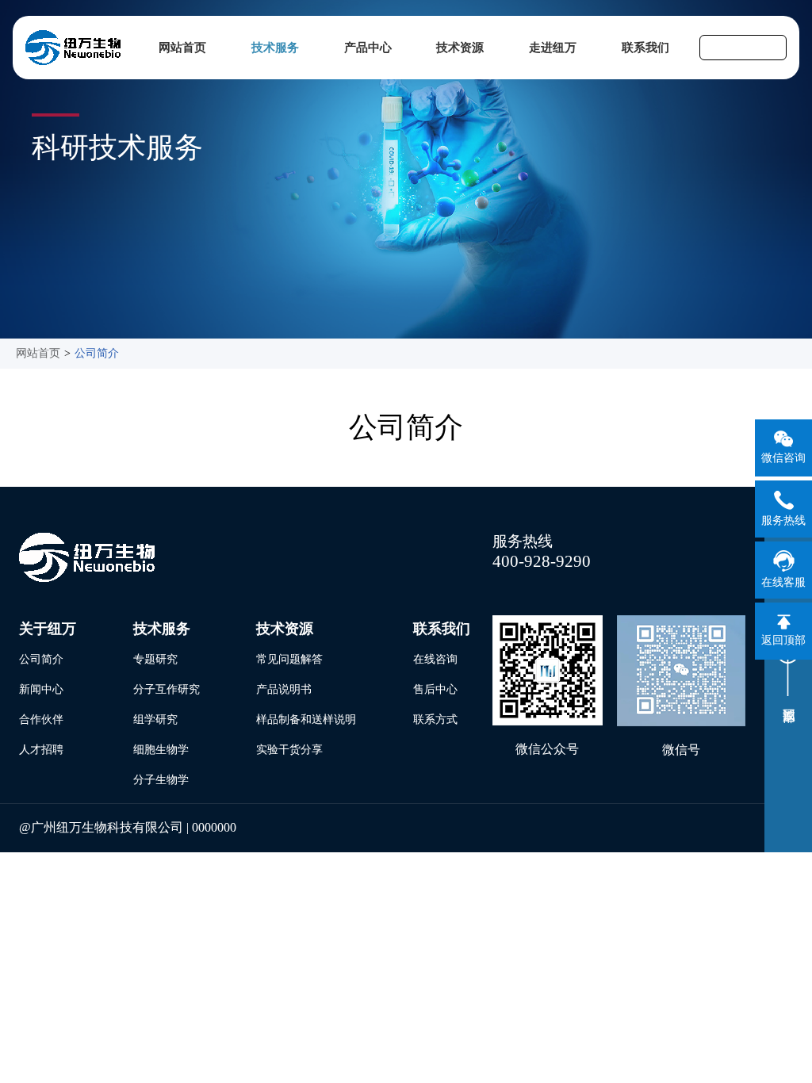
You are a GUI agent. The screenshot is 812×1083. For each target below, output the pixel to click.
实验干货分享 (289, 750)
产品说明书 (284, 689)
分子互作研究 (166, 689)
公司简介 (97, 353)
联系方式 (435, 719)
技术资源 (460, 47)
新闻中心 (41, 689)
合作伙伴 (41, 719)
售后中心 (435, 689)
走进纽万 (552, 47)
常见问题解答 (289, 659)
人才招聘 (41, 750)
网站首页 (182, 47)
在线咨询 (435, 659)
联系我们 (645, 47)
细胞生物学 (161, 750)
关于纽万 (47, 629)
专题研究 (155, 659)
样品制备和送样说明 (306, 719)
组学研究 (155, 719)
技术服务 (275, 47)
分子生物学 (161, 780)
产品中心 (368, 47)
